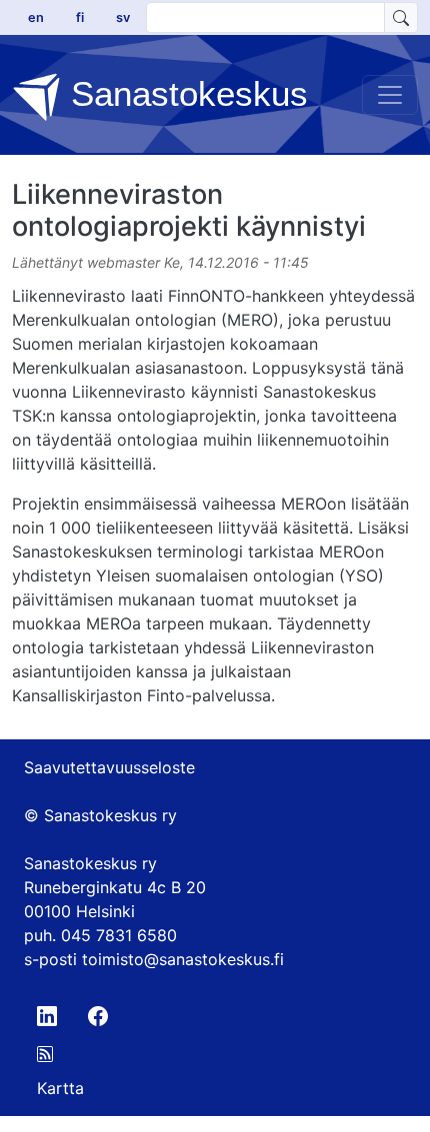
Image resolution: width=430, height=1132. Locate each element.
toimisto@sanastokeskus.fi (183, 959)
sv (123, 17)
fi (80, 17)
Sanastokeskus (184, 93)
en (36, 17)
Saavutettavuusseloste (109, 767)
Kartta (60, 1088)
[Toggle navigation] (390, 95)
